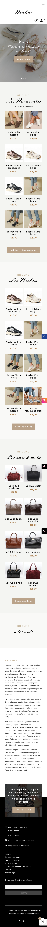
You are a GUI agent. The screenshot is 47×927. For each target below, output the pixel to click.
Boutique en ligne (23, 426)
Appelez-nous (23, 59)
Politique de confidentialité (27, 913)
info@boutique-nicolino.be (18, 845)
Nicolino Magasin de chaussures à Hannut (23, 46)
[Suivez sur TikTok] (28, 921)
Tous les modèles (12, 860)
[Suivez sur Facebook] (19, 921)
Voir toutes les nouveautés (23, 250)
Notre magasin (11, 863)
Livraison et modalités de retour (18, 866)
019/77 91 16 (13, 835)
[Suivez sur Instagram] (23, 921)
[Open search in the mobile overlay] (45, 20)
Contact (8, 870)
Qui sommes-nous (12, 857)
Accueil (7, 854)
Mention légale (10, 873)
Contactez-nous (23, 809)
